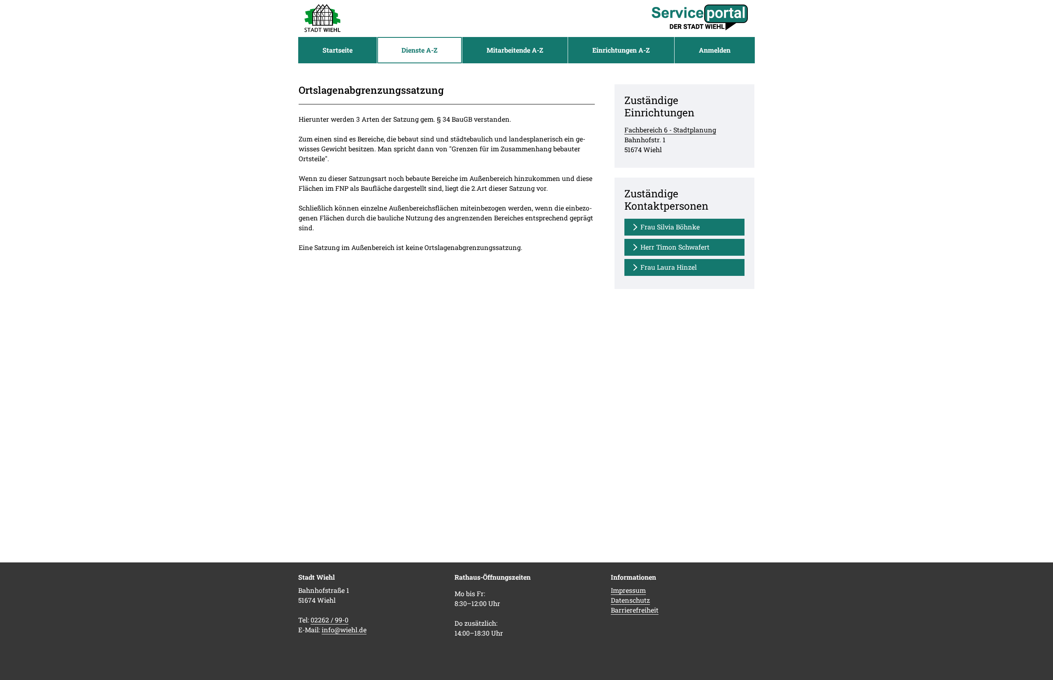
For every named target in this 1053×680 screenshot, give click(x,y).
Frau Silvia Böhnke (670, 226)
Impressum (628, 590)
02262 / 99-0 (329, 619)
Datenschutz (630, 600)
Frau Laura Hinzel (668, 267)
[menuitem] (337, 50)
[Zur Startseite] (322, 18)
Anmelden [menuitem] (715, 50)
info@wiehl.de (344, 629)
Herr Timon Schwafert (675, 247)
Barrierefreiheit (635, 610)
